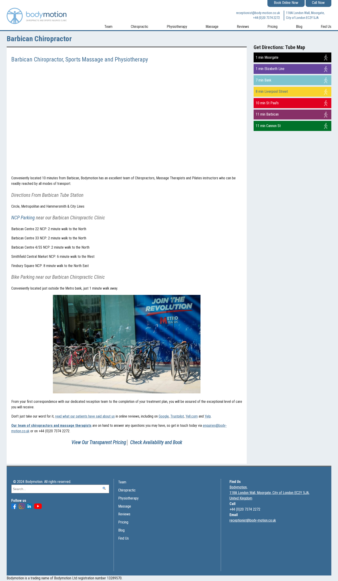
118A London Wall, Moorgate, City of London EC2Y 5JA (305, 15)
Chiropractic (139, 26)
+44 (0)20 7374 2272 (266, 18)
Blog (299, 26)
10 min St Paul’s (267, 103)
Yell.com (192, 416)
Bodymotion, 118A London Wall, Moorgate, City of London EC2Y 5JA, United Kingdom (269, 492)
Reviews (243, 26)
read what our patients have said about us (85, 416)
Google (164, 416)
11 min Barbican (267, 114)
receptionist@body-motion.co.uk (258, 13)
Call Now (318, 2)
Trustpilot (177, 416)
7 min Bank (263, 80)
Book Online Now (286, 2)
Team (108, 26)
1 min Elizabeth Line (270, 69)
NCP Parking (23, 218)
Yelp (208, 416)
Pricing (272, 26)
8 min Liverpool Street (272, 91)
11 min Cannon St (268, 126)
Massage (212, 26)
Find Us (326, 26)
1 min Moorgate (267, 57)
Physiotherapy (177, 26)
